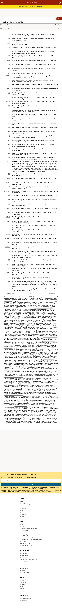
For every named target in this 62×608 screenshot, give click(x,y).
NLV (9, 225)
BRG (9, 51)
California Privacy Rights (27, 537)
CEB (9, 64)
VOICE (8, 273)
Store (21, 510)
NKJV (8, 221)
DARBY (8, 76)
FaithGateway (23, 553)
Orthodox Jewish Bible (21, 406)
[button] (60, 3)
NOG (8, 178)
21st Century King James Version (12, 297)
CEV (9, 73)
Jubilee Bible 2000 (28, 344)
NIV (9, 212)
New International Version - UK (26, 381)
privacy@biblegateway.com (50, 491)
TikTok (21, 586)
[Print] (58, 28)
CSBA (8, 60)
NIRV (8, 208)
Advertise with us (24, 531)
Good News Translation (39, 334)
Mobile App (23, 508)
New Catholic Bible (40, 371)
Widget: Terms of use (26, 545)
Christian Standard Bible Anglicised (44, 308)
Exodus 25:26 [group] (5, 28)
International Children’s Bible (22, 339)
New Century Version (37, 373)
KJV (9, 140)
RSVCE (8, 264)
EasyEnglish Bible (28, 317)
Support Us (23, 516)
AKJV (9, 144)
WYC (9, 281)
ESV (9, 97)
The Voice (48, 418)
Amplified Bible (49, 298)
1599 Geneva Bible (52, 327)
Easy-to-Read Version (43, 316)
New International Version (33, 378)
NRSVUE (7, 247)
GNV (9, 110)
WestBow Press (24, 568)
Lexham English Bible (31, 350)
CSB (9, 56)
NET (9, 204)
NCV (9, 200)
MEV (9, 174)
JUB (9, 136)
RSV (9, 260)
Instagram (23, 582)
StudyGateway (24, 555)
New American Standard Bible (30, 367)
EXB (9, 106)
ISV (9, 131)
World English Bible (18, 421)
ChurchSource (24, 557)
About (21, 502)
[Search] (59, 18)
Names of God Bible (47, 357)
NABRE (8, 182)
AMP (8, 43)
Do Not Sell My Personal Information (31, 539)
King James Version (20, 345)
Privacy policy (24, 535)
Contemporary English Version (18, 312)
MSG (8, 162)
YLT (9, 289)
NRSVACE (7, 238)
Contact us (23, 533)
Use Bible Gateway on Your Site (28, 528)
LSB (9, 149)
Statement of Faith (25, 506)
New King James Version (21, 384)
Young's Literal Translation (43, 422)
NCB (9, 195)
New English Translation (46, 374)
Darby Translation (41, 313)
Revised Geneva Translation (22, 407)
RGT (9, 255)
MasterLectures (24, 572)
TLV (9, 268)
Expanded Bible (54, 326)
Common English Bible (34, 309)
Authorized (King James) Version (44, 345)
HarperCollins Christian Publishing (29, 559)
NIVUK (8, 217)
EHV (9, 93)
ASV (9, 38)
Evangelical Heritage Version (16, 320)
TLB (9, 157)
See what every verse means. (30, 6)
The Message (25, 355)
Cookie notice (23, 541)
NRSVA (8, 234)
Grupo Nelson (24, 562)
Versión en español (25, 598)
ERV (9, 84)
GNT (9, 119)
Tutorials (22, 526)
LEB (9, 153)
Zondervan (23, 570)
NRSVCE (8, 243)
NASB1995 (7, 191)
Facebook (22, 580)
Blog (21, 512)
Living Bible (37, 352)
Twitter (22, 588)
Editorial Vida (23, 564)
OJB (9, 251)
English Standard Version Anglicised (25, 324)
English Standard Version (35, 321)
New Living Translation (44, 386)
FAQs (21, 524)
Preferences (23, 601)
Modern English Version (15, 356)
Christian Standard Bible (16, 305)
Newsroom (23, 514)
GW (9, 114)
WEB (9, 277)
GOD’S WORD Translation (19, 332)
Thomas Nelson (24, 566)
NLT (9, 230)
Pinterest (22, 584)
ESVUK (8, 101)
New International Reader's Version (13, 377)
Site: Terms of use (25, 543)
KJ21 (9, 34)
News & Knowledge (25, 504)
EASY (8, 88)
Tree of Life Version (35, 415)
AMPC (8, 47)
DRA (9, 80)
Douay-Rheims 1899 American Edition (44, 315)
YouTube (22, 591)
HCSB (8, 123)
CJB (9, 69)
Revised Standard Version (16, 408)
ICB (9, 127)
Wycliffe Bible (15, 422)
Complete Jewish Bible (22, 310)
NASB (8, 187)
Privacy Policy (32, 491)
